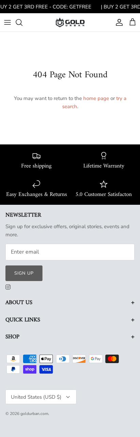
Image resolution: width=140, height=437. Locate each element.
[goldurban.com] (70, 22)
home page (96, 98)
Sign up (24, 273)
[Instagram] (8, 287)
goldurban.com (34, 413)
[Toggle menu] (7, 22)
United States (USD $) (36, 397)
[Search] (22, 22)
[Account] (117, 22)
